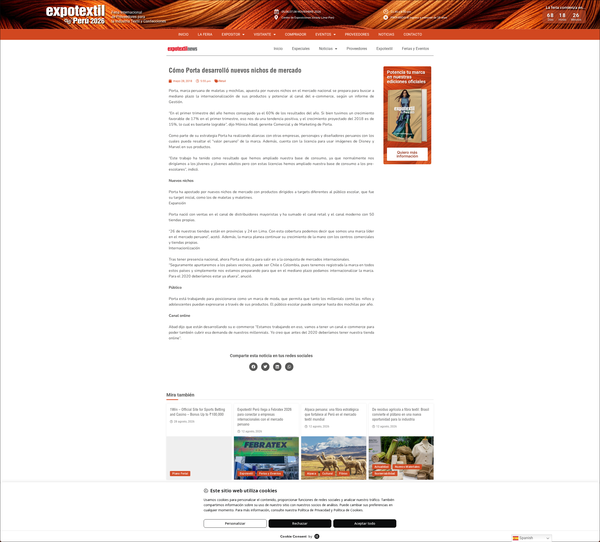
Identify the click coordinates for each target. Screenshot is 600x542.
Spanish (525, 538)
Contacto (413, 34)
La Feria (205, 34)
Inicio (183, 34)
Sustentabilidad (385, 473)
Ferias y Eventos (415, 48)
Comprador (295, 34)
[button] (253, 367)
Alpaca (311, 473)
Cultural (327, 473)
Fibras (343, 473)
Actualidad (382, 466)
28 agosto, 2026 (184, 421)
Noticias (386, 34)
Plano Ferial (180, 473)
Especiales (301, 48)
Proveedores (357, 34)
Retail (222, 81)
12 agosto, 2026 (251, 431)
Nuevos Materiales (407, 466)
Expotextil (384, 48)
